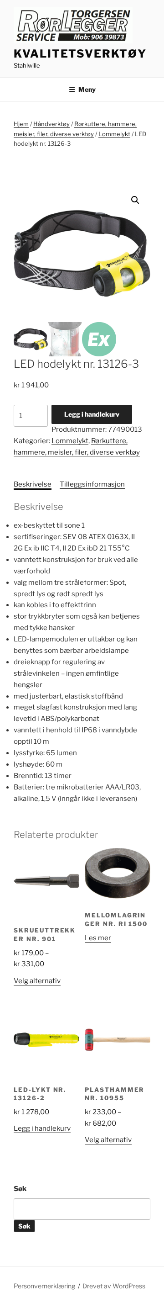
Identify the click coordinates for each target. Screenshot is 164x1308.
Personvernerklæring (44, 1286)
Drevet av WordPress (113, 1286)
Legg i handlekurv (91, 414)
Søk (20, 1189)
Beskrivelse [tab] (32, 484)
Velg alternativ (37, 981)
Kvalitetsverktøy (80, 53)
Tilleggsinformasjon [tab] (92, 484)
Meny (87, 89)
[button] (135, 200)
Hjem (21, 123)
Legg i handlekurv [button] (42, 1128)
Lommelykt (114, 134)
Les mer (98, 938)
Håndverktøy (51, 123)
